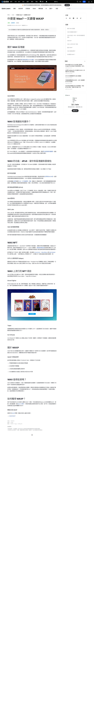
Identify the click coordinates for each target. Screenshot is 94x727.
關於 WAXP (69, 47)
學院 (8, 15)
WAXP (13, 413)
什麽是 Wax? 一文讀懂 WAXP (23, 15)
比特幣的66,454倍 (48, 176)
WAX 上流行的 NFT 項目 (72, 44)
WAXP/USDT (12, 416)
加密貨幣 (13, 22)
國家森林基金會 (41, 247)
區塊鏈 (17, 22)
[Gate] (5, 1)
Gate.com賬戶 (20, 403)
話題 (50, 8)
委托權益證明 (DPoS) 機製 (27, 59)
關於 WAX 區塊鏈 (71, 28)
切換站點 (67, 5)
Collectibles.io (44, 252)
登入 (80, 1)
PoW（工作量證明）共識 (25, 181)
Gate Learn (6, 8)
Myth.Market (52, 252)
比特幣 (14, 181)
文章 (13, 15)
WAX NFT (69, 40)
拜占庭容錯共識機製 (48, 151)
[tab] (14, 8)
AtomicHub (37, 252)
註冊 (84, 1)
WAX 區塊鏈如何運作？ (72, 32)
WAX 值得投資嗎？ (71, 51)
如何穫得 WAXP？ (71, 54)
